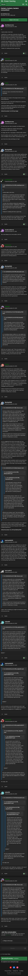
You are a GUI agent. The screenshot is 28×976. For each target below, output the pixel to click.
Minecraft (13, 15)
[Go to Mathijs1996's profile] (2, 150)
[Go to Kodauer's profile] (2, 307)
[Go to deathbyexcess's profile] (2, 25)
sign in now (8, 935)
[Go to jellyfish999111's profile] (2, 541)
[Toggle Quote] (3, 88)
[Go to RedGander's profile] (2, 245)
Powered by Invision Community (14, 973)
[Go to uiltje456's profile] (2, 622)
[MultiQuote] (2, 53)
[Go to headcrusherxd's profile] (2, 230)
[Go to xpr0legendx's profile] (2, 180)
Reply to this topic (14, 19)
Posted (11, 26)
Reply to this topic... (8, 940)
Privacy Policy (8, 970)
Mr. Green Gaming (8, 1)
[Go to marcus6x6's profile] (2, 571)
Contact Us (15, 970)
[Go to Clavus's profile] (2, 365)
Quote (6, 53)
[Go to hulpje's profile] (2, 84)
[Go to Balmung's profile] (2, 59)
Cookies (21, 970)
